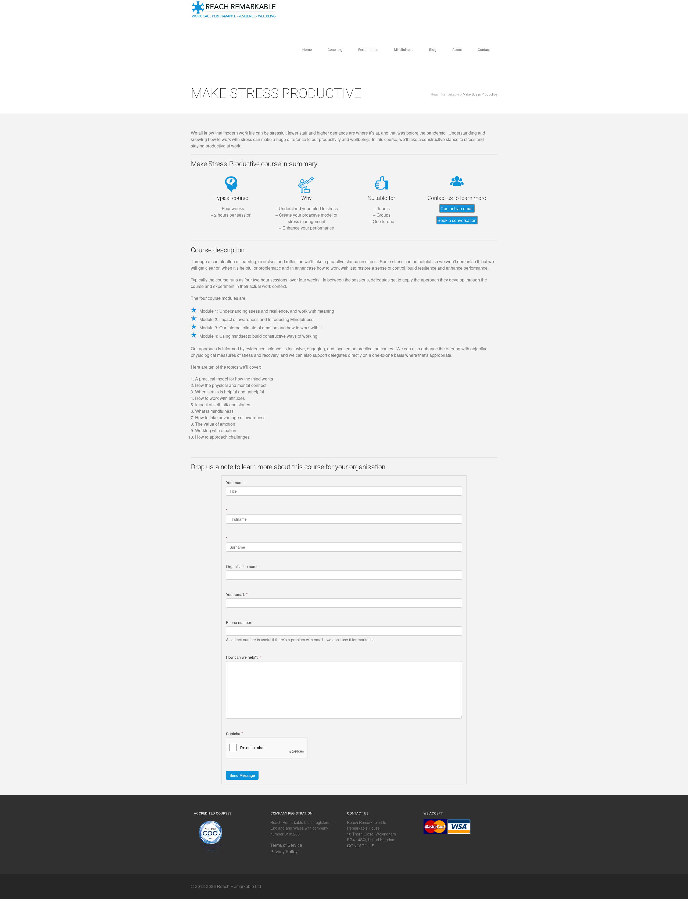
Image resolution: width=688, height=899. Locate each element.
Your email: (237, 594)
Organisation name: (243, 566)
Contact (484, 50)
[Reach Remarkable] (234, 8)
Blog (432, 50)
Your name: (236, 482)
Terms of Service (286, 845)
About (457, 50)
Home (307, 50)
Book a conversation (457, 220)
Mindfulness (403, 50)
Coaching (335, 50)
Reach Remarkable (445, 94)
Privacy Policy (284, 851)
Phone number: (239, 622)
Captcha (234, 733)
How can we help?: (243, 657)
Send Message (242, 775)
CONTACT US (361, 845)
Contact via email (457, 208)
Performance (368, 50)
